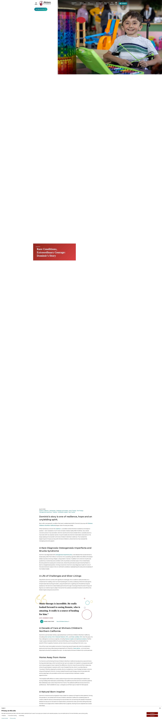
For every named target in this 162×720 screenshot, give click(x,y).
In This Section (40, 9)
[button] (112, 3)
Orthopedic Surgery (63, 512)
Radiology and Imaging (62, 510)
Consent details (5, 718)
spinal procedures (82, 639)
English (3, 708)
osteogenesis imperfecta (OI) (63, 554)
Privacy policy (13, 718)
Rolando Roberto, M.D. (61, 637)
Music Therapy (72, 510)
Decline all (152, 715)
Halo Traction (72, 512)
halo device (77, 648)
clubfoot (58, 528)
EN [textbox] (116, 4)
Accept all (152, 713)
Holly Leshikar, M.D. (76, 637)
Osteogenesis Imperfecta (45, 512)
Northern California (43, 510)
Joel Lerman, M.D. (50, 637)
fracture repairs (69, 639)
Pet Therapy (80, 510)
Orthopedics (52, 510)
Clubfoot (55, 512)
